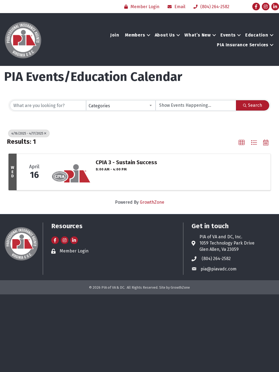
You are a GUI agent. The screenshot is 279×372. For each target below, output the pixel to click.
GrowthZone (152, 202)
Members (135, 35)
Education (256, 35)
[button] (241, 142)
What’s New (197, 35)
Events (228, 35)
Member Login (74, 251)
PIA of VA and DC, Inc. (220, 236)
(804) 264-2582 (216, 258)
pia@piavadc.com (218, 269)
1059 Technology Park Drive (226, 243)
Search (255, 105)
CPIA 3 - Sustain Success (126, 162)
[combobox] (120, 105)
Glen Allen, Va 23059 (219, 249)
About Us (165, 35)
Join (114, 35)
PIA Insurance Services (242, 44)
